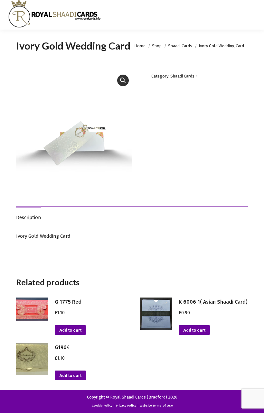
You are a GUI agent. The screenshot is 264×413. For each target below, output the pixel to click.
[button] (123, 80)
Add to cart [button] (70, 330)
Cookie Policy (102, 406)
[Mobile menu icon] (254, 15)
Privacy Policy (126, 406)
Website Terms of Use (156, 406)
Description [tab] (28, 217)
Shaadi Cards (182, 76)
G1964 (62, 347)
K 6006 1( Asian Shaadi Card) (213, 302)
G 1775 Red (68, 302)
